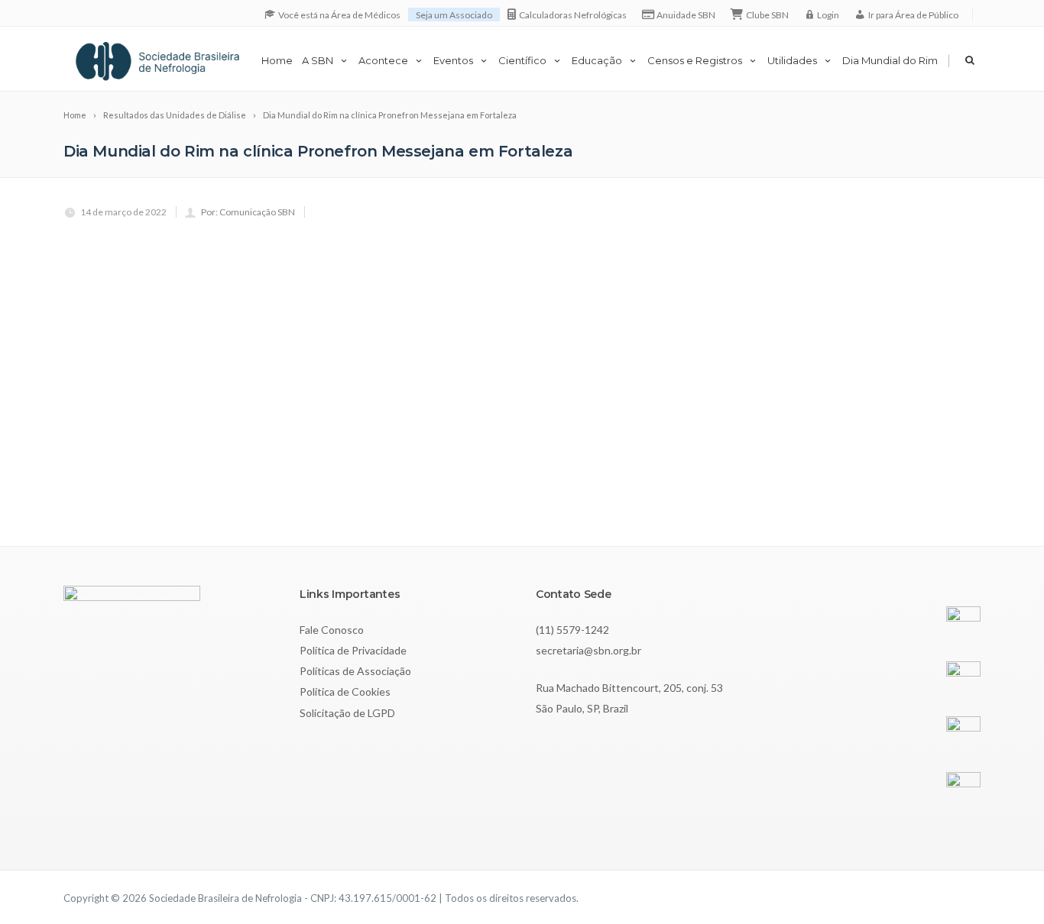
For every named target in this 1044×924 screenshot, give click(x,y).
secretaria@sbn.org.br (588, 650)
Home (277, 60)
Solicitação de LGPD (347, 712)
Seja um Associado (454, 15)
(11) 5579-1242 (572, 629)
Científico (522, 60)
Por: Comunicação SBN (248, 212)
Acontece (383, 60)
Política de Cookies (345, 691)
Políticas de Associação (355, 670)
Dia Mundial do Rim (890, 60)
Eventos (453, 60)
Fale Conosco (332, 629)
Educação (597, 60)
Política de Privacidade (353, 650)
